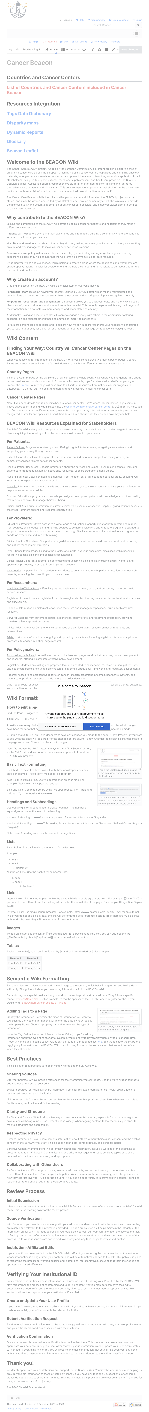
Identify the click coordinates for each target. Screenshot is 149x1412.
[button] (60, 726)
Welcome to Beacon (74, 686)
